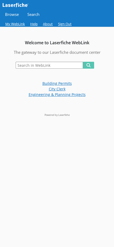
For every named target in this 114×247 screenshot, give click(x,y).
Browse (12, 14)
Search (33, 14)
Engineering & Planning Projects (57, 94)
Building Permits (57, 83)
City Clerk (57, 88)
